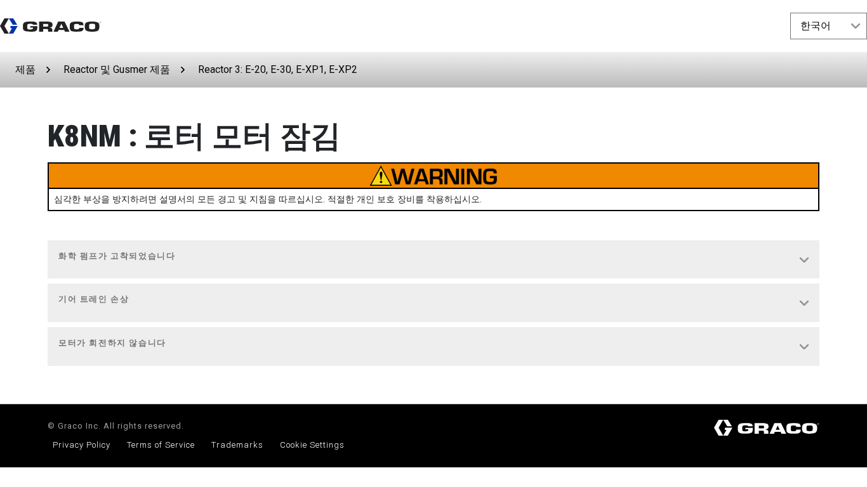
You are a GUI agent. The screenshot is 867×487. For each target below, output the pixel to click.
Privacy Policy (81, 445)
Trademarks (237, 445)
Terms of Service (161, 445)
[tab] (433, 260)
